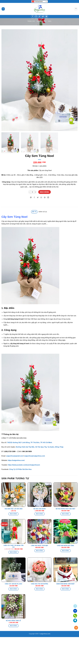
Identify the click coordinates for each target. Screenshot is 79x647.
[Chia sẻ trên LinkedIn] (48, 197)
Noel (50, 21)
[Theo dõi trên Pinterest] (46, 16)
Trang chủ (31, 21)
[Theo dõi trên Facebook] (32, 16)
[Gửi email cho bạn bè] (41, 197)
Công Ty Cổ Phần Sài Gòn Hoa (20, 469)
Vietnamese (38, 1)
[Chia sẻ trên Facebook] (34, 197)
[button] (3, 9)
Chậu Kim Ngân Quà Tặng (65, 545)
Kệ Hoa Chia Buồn (39, 509)
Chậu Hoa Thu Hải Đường (39, 584)
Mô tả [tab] (34, 211)
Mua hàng (44, 192)
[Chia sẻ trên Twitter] (37, 197)
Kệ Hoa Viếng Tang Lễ (13, 620)
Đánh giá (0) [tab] (43, 211)
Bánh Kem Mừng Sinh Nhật (65, 584)
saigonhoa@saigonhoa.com (34, 456)
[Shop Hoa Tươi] (39, 9)
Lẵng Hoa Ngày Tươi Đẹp (39, 545)
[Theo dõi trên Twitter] (43, 16)
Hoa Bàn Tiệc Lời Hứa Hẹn (13, 509)
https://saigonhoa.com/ (16, 460)
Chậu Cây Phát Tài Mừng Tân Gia (13, 546)
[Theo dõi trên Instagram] (36, 16)
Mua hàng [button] (39, 513)
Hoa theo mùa (41, 21)
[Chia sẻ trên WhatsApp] (30, 197)
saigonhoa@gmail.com (14, 456)
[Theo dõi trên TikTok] (39, 16)
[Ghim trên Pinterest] (44, 197)
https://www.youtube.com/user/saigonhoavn (24, 465)
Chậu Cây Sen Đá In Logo (13, 584)
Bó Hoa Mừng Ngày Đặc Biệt (65, 509)
